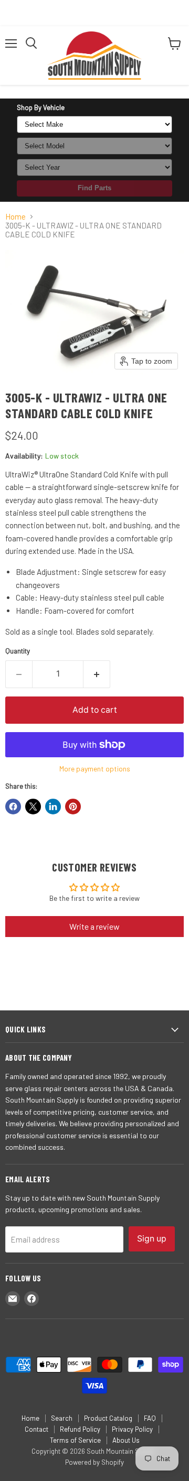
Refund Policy (80, 1429)
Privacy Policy (132, 1429)
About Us (126, 1440)
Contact (36, 1429)
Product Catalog (108, 1418)
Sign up (151, 1239)
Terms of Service (75, 1440)
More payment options (94, 769)
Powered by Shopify (94, 1462)
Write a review (94, 926)
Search (61, 1418)
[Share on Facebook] (13, 806)
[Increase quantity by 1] (96, 674)
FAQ (150, 1418)
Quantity (17, 651)
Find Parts (94, 188)
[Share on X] (33, 806)
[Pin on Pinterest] (73, 806)
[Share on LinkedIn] (53, 806)
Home (15, 216)
